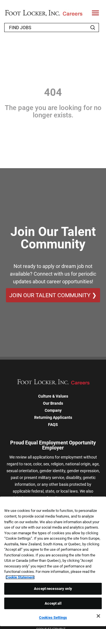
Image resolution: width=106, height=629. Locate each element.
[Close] (98, 616)
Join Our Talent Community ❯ (53, 295)
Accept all (53, 603)
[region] (53, 561)
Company (53, 410)
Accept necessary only (53, 588)
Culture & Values (53, 396)
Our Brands (53, 403)
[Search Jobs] (92, 27)
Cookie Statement (20, 577)
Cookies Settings (53, 617)
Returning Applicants (53, 417)
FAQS (53, 424)
